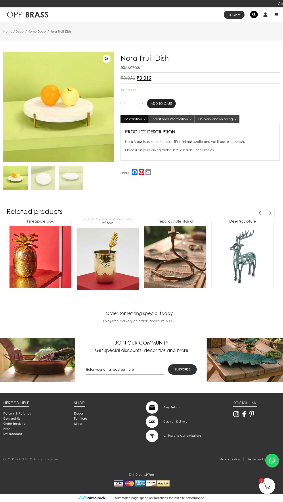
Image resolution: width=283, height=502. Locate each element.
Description (133, 119)
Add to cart (161, 103)
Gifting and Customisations (182, 436)
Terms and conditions (264, 459)
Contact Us (11, 418)
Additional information (170, 119)
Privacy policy (229, 459)
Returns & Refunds (17, 413)
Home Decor (37, 31)
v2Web (148, 474)
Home (7, 31)
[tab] (134, 119)
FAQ (6, 428)
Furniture (80, 418)
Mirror (78, 423)
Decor (20, 31)
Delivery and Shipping (215, 119)
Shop (233, 15)
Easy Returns (171, 407)
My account (12, 434)
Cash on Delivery (175, 421)
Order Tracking (14, 423)
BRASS (26, 14)
